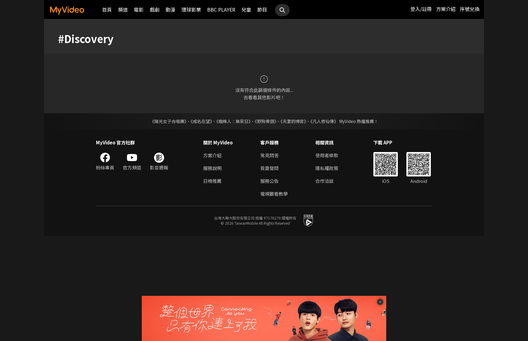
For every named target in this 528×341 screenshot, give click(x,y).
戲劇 (155, 9)
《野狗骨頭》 (265, 121)
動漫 (170, 9)
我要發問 (269, 168)
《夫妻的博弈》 (293, 121)
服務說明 (212, 168)
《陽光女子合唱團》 (168, 121)
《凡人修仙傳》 (324, 121)
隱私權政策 (326, 168)
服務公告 (269, 181)
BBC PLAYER (221, 9)
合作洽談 (324, 181)
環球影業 (191, 9)
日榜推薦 (212, 181)
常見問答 (269, 155)
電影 (139, 9)
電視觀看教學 (274, 193)
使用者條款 (326, 155)
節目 (262, 9)
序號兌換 (469, 9)
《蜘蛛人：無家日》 (233, 121)
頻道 (123, 9)
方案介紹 (446, 9)
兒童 (246, 9)
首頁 (107, 9)
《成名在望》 (201, 121)
